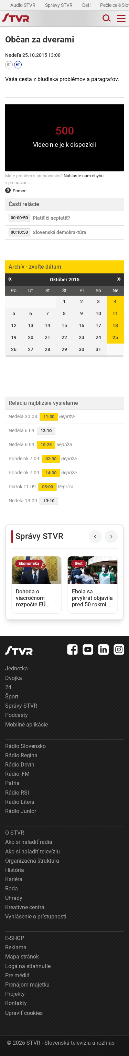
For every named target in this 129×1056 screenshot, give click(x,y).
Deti (87, 5)
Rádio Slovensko (25, 746)
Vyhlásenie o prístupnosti (35, 916)
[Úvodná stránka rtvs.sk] (16, 18)
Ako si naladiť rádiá (28, 842)
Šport (11, 696)
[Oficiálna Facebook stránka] (72, 649)
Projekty (15, 994)
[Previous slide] (95, 536)
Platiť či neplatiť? (51, 218)
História (14, 870)
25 (115, 337)
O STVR (14, 832)
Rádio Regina (21, 755)
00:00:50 (19, 217)
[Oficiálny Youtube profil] (88, 649)
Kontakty (16, 1003)
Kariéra (13, 879)
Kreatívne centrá (24, 907)
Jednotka (16, 668)
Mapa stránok (22, 956)
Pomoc (19, 190)
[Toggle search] (106, 18)
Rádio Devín (19, 764)
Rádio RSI (17, 792)
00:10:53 (19, 232)
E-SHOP (14, 938)
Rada (11, 888)
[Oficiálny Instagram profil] (119, 649)
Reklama (15, 947)
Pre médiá (17, 975)
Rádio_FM (17, 774)
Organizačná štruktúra (32, 861)
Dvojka (13, 678)
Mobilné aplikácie (26, 724)
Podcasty (16, 715)
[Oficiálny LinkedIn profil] (103, 649)
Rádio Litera (19, 802)
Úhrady (13, 898)
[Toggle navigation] (121, 18)
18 (115, 325)
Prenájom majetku (27, 984)
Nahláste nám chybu (84, 175)
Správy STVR (59, 5)
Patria (12, 783)
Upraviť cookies (24, 1013)
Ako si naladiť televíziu (32, 851)
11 (115, 313)
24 (8, 687)
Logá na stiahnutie (28, 966)
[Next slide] (111, 536)
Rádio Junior (20, 811)
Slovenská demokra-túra (59, 232)
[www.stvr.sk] (19, 650)
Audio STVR (23, 5)
